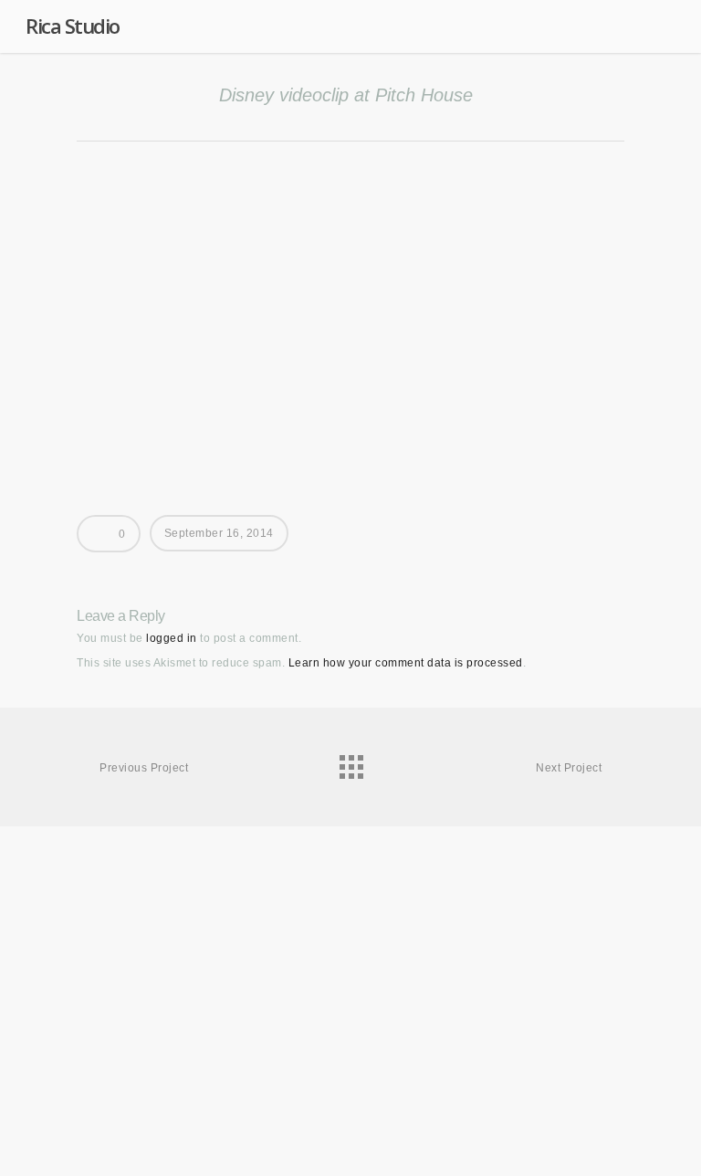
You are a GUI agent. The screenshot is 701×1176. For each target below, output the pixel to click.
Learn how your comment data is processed (405, 662)
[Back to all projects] (350, 762)
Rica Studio (73, 26)
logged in (171, 638)
